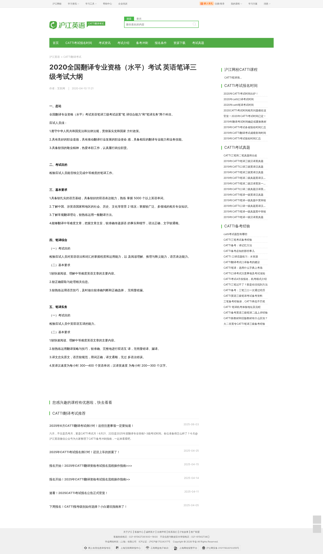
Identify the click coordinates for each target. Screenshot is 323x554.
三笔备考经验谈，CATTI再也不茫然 (244, 301)
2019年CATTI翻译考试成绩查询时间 (245, 132)
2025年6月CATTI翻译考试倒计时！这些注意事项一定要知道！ (91, 426)
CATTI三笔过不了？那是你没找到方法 (246, 284)
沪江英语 (54, 56)
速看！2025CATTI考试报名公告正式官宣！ (78, 493)
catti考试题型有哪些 (235, 234)
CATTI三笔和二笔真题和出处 (240, 155)
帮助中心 (107, 3)
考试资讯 (105, 43)
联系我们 (172, 531)
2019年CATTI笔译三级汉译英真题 (243, 161)
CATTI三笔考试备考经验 (238, 239)
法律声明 (161, 531)
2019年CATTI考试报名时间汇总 (242, 138)
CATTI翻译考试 (72, 56)
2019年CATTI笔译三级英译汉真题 (243, 172)
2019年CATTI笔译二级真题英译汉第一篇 (247, 177)
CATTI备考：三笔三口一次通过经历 (244, 290)
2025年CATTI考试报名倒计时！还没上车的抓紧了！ (84, 452)
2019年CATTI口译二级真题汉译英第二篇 (247, 189)
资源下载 (179, 43)
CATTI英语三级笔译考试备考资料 (243, 295)
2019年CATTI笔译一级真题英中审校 (245, 211)
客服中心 (139, 531)
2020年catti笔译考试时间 (239, 104)
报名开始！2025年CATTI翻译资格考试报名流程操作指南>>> (90, 465)
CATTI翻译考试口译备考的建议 (242, 262)
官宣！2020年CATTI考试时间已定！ (245, 116)
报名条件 (161, 43)
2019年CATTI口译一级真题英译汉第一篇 (247, 205)
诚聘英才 (150, 531)
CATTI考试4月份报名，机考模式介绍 (245, 278)
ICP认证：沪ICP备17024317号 (154, 541)
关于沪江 (127, 531)
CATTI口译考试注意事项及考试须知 (244, 273)
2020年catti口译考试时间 (239, 99)
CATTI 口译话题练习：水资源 (241, 256)
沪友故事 (183, 531)
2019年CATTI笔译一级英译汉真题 (243, 194)
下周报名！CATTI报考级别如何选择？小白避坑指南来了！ (88, 506)
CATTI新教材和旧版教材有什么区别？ (246, 318)
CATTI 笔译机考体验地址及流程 (242, 306)
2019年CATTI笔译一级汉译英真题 (243, 217)
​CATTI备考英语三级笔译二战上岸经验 (246, 312)
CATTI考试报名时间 (78, 43)
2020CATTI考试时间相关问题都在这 (245, 110)
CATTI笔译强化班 (234, 77)
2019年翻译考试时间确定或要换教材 (245, 121)
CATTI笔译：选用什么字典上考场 (243, 267)
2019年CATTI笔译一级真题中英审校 (245, 200)
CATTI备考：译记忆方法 (238, 245)
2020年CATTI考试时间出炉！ (241, 93)
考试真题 (198, 43)
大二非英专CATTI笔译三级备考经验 (244, 323)
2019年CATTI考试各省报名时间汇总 (245, 127)
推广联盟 (195, 531)
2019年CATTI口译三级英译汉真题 (243, 166)
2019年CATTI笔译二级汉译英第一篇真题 (247, 183)
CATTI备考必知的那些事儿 (239, 250)
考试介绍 (123, 43)
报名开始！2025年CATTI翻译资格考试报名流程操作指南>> (89, 479)
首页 (56, 43)
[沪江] (72, 24)
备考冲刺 (142, 43)
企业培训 (122, 3)
